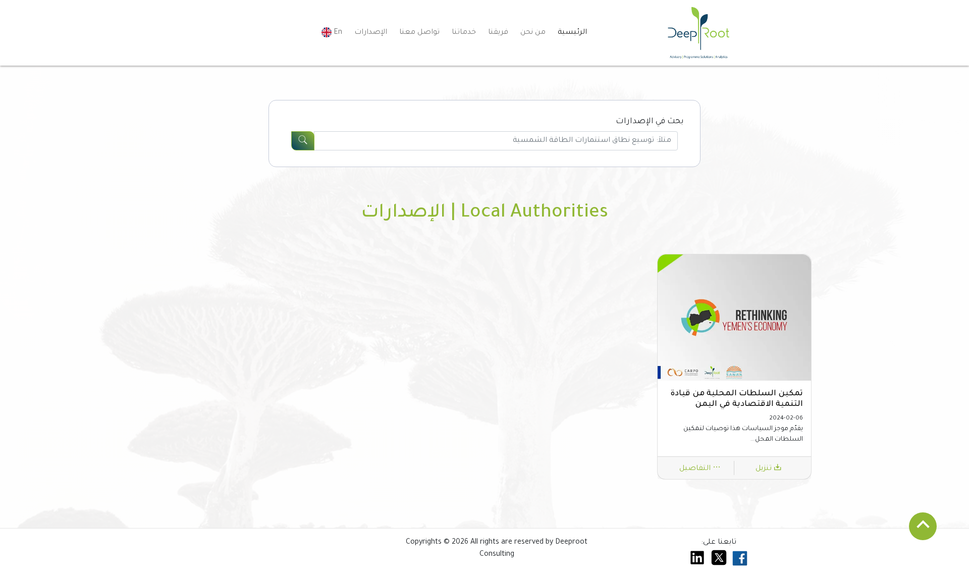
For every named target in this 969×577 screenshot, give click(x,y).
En (337, 33)
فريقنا (498, 33)
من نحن (533, 33)
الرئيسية (572, 33)
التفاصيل (696, 469)
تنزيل (765, 469)
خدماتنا (464, 33)
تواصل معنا (419, 33)
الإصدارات (370, 33)
